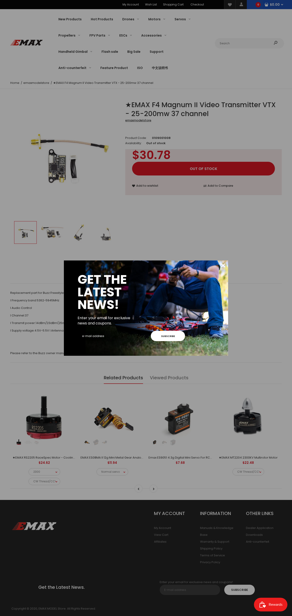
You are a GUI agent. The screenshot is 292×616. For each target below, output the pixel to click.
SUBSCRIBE (168, 336)
